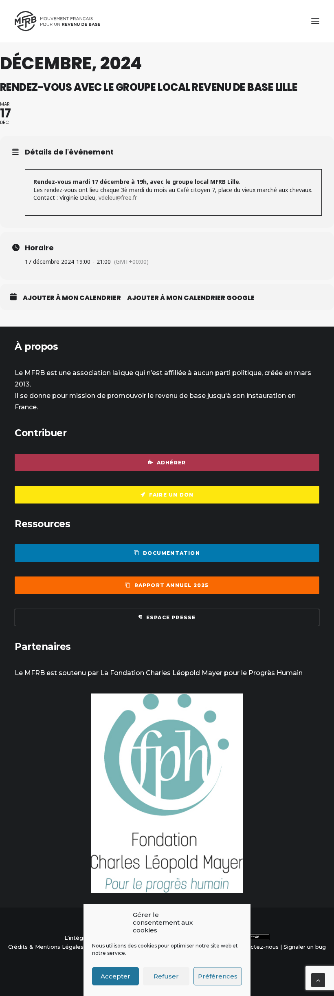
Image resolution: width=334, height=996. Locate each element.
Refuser (166, 976)
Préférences (217, 976)
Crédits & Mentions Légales (46, 946)
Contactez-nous (256, 946)
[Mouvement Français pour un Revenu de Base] (57, 21)
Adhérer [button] (171, 462)
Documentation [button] (171, 553)
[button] (315, 21)
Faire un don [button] (171, 495)
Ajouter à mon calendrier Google (191, 298)
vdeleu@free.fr (118, 197)
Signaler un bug (304, 946)
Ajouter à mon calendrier (72, 298)
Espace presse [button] (171, 617)
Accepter (115, 976)
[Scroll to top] (318, 979)
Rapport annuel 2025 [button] (171, 585)
